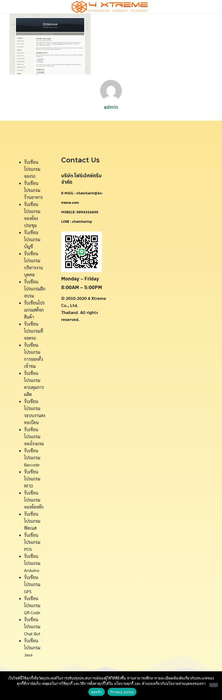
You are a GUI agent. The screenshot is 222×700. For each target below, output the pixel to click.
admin (111, 106)
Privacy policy (122, 692)
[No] (213, 685)
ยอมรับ (96, 692)
